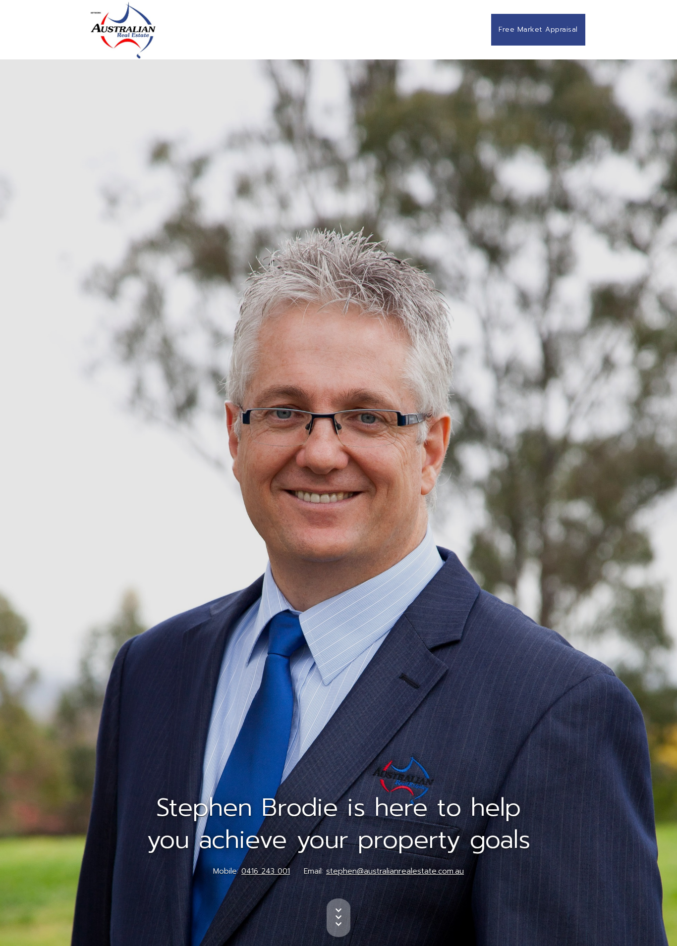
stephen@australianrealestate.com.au (395, 871)
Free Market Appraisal (538, 29)
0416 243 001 (265, 871)
